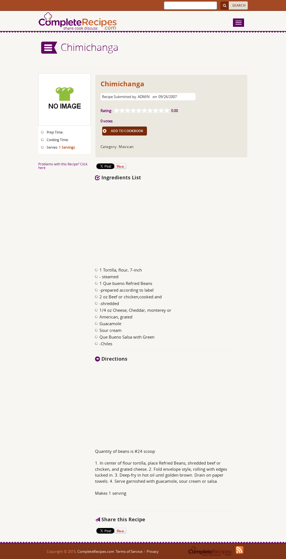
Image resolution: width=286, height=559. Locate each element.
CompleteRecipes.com (95, 551)
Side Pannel (49, 47)
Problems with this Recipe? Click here (62, 166)
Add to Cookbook (127, 131)
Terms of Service (129, 551)
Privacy (153, 551)
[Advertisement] (171, 222)
